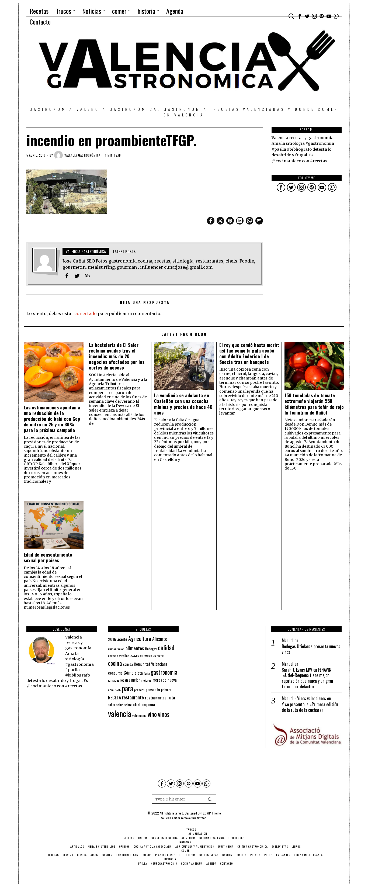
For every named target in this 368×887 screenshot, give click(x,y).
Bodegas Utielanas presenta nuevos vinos (311, 649)
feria (147, 673)
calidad (166, 647)
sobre (128, 704)
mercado (159, 680)
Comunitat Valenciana (151, 664)
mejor (135, 680)
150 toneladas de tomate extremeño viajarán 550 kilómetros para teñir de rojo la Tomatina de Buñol (314, 403)
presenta (153, 689)
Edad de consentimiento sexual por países (48, 557)
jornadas (113, 680)
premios (139, 690)
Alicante (159, 638)
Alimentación (116, 649)
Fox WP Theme (211, 813)
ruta (171, 697)
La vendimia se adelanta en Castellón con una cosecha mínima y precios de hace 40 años (183, 403)
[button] (209, 799)
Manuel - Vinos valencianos (304, 698)
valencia (119, 713)
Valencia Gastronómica (82, 155)
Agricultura (139, 638)
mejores (146, 680)
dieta (139, 673)
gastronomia (164, 672)
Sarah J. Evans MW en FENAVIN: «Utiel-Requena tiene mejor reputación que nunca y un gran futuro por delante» (307, 678)
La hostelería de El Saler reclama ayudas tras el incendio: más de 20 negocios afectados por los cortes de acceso (116, 356)
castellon (123, 655)
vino (152, 714)
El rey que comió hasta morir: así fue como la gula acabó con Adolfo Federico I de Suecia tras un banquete (249, 353)
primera (166, 689)
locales (125, 680)
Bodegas (151, 648)
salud (119, 705)
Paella (118, 690)
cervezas (159, 656)
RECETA (114, 697)
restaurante (133, 697)
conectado (85, 313)
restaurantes (155, 697)
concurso (115, 673)
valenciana (139, 715)
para (127, 688)
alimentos (135, 648)
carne (112, 655)
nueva (172, 680)
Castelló (134, 656)
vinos (163, 714)
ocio (111, 690)
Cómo (129, 672)
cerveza (146, 655)
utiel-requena (144, 704)
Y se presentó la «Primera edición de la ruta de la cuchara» (310, 707)
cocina (115, 663)
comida (128, 664)
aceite (122, 639)
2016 (112, 639)
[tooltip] (300, 16)
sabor (111, 704)
